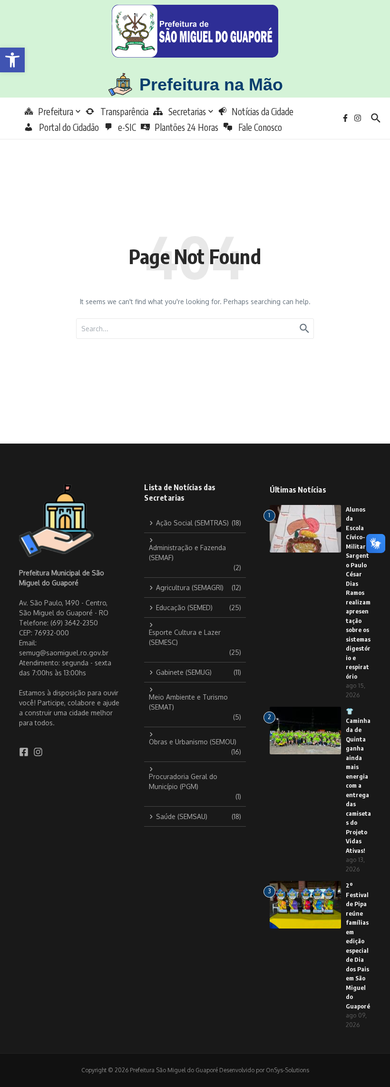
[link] (12, 60)
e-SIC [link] (127, 127)
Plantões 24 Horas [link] (186, 127)
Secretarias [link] (184, 111)
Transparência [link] (121, 111)
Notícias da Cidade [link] (262, 111)
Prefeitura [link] (55, 111)
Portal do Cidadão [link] (66, 127)
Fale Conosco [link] (257, 127)
